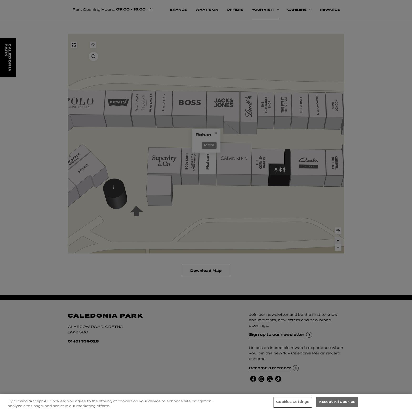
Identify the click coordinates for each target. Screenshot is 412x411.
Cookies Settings (292, 402)
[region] (206, 402)
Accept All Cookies (337, 402)
